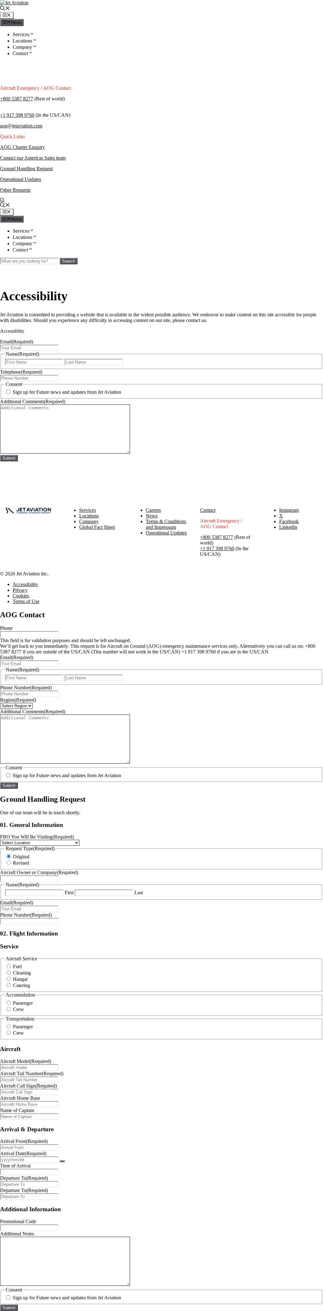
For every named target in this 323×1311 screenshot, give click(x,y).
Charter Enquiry (29, 147)
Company (22, 47)
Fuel (17, 966)
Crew (18, 1009)
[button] (5, 9)
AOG (6, 147)
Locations (22, 40)
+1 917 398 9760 (17, 115)
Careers (153, 510)
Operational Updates (20, 179)
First (69, 892)
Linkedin (288, 527)
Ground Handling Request (26, 168)
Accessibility (25, 584)
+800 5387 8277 (16, 98)
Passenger (23, 1003)
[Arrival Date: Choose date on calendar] (62, 1161)
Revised (21, 863)
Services (21, 34)
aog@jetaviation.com (21, 125)
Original (21, 856)
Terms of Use (26, 601)
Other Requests (15, 190)
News (151, 515)
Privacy (20, 590)
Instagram (289, 510)
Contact (20, 53)
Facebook (289, 521)
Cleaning (22, 972)
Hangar (20, 979)
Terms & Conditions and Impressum (166, 524)
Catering (21, 985)
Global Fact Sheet (97, 527)
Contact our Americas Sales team (33, 158)
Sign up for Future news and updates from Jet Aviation (67, 392)
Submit (9, 458)
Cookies (21, 595)
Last (138, 892)
